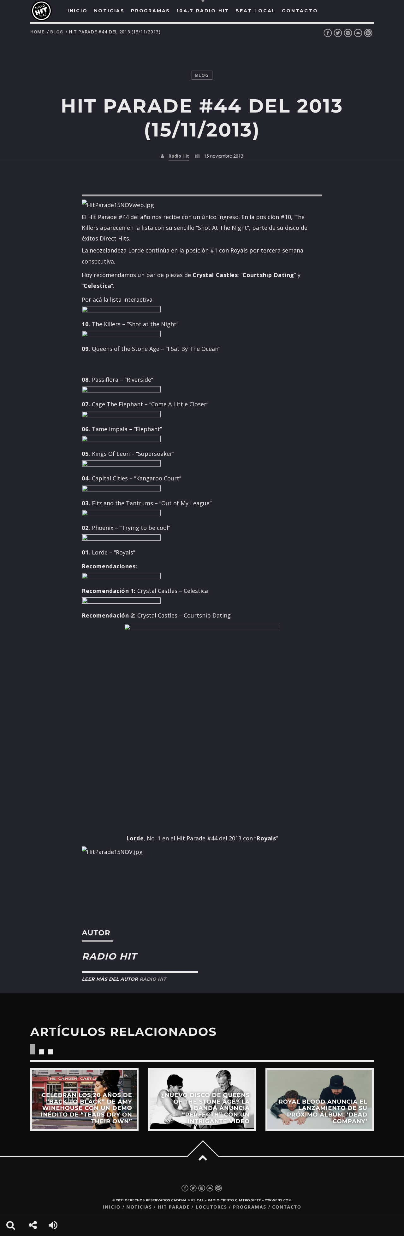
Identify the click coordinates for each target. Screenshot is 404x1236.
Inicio (112, 1207)
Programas (249, 1207)
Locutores (211, 1207)
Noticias (139, 1207)
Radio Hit (179, 156)
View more (84, 1099)
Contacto (286, 1207)
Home (37, 32)
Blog (56, 32)
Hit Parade (174, 1207)
